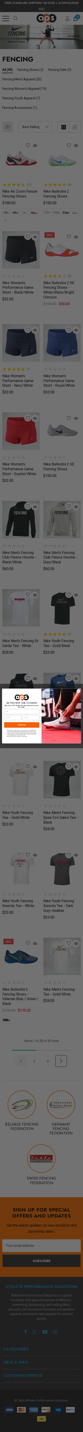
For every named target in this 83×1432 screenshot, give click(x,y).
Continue (22, 725)
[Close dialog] (78, 691)
